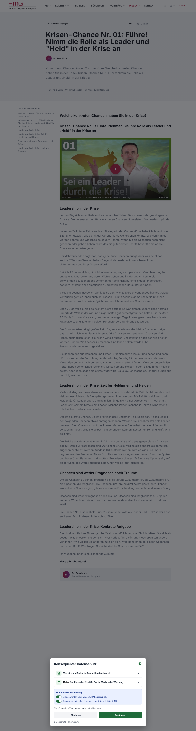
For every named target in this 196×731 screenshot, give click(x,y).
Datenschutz (60, 722)
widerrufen (96, 708)
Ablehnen (76, 715)
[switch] (59, 696)
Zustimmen (120, 715)
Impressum (73, 722)
